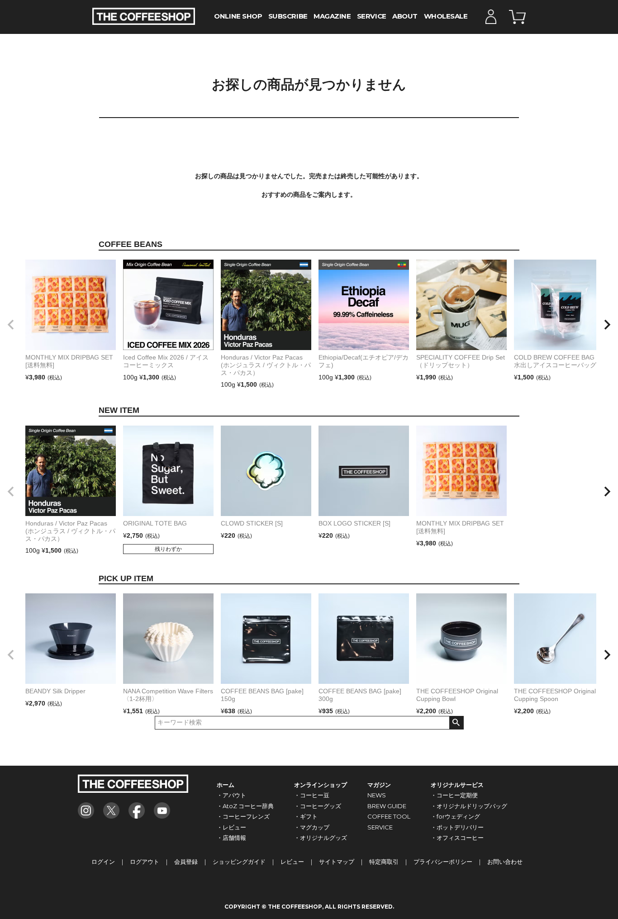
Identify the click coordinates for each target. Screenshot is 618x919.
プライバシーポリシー (443, 861)
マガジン (379, 784)
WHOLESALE (446, 16)
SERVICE (371, 16)
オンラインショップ (320, 784)
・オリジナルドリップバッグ (469, 806)
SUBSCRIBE (288, 16)
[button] (11, 325)
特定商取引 (384, 861)
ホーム (225, 784)
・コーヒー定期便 (454, 795)
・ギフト (306, 816)
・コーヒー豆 (311, 795)
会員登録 (186, 861)
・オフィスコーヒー (457, 837)
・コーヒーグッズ (317, 806)
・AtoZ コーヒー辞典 (245, 806)
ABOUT (405, 16)
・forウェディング (455, 816)
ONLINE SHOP (238, 16)
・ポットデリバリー (457, 827)
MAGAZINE (332, 16)
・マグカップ (311, 827)
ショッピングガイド (239, 861)
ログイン (103, 861)
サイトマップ (336, 861)
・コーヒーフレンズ (243, 816)
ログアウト (144, 861)
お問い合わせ (505, 861)
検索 (456, 722)
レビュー (292, 861)
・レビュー (231, 827)
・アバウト (231, 795)
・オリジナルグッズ (320, 837)
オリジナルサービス (457, 784)
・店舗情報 (231, 837)
